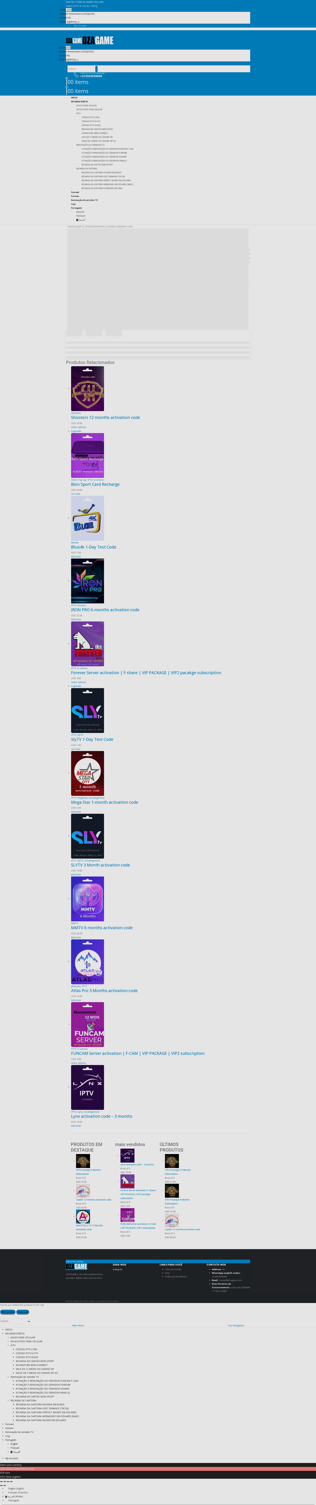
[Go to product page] (160, 1087)
